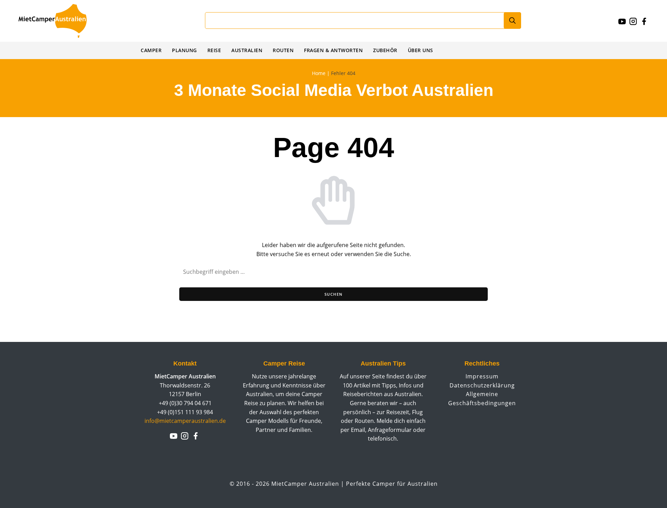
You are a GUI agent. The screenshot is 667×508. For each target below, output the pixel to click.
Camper (151, 50)
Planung (184, 50)
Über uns (420, 50)
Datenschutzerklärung (482, 385)
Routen (283, 50)
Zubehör (385, 50)
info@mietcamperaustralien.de (185, 421)
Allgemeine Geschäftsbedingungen (482, 398)
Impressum (482, 376)
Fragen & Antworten (333, 50)
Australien (246, 50)
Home (319, 73)
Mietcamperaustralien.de (59, 20)
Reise (214, 50)
